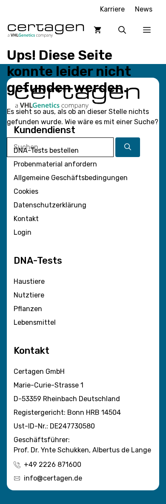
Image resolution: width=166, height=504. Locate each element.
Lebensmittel (35, 322)
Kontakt (26, 219)
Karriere (112, 9)
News (143, 9)
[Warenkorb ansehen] (97, 30)
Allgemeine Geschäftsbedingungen (71, 178)
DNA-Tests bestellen (46, 150)
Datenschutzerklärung (50, 205)
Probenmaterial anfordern (55, 164)
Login (22, 232)
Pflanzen (28, 309)
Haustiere (29, 281)
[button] (122, 30)
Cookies (26, 191)
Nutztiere (29, 295)
